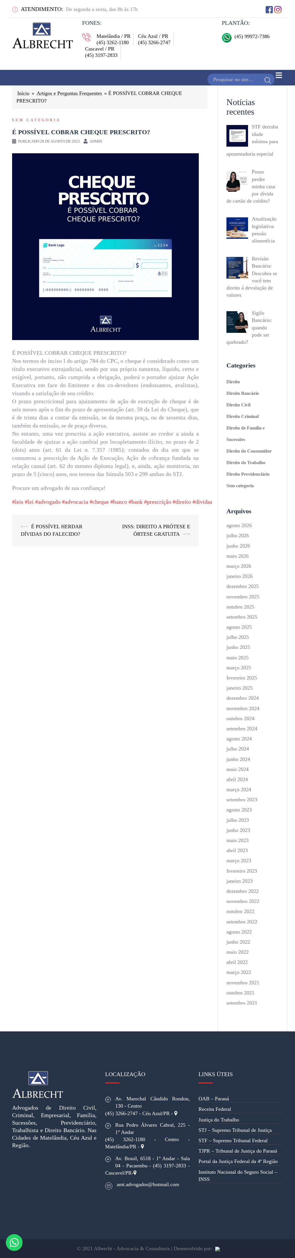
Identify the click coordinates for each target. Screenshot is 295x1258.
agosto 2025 (239, 627)
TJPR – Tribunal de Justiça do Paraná (237, 1151)
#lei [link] (29, 502)
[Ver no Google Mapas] (175, 1113)
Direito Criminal (242, 416)
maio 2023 (237, 840)
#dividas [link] (202, 502)
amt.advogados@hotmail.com (148, 1184)
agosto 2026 (239, 525)
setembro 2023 (241, 799)
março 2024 (238, 789)
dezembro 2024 (242, 698)
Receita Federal (214, 1109)
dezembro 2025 (242, 586)
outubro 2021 (240, 993)
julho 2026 (237, 535)
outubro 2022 (240, 911)
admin (96, 141)
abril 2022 (237, 962)
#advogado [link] (47, 502)
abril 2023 (237, 850)
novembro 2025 (242, 597)
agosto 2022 (239, 932)
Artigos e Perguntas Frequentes (69, 93)
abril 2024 (237, 779)
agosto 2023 (239, 810)
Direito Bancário (242, 393)
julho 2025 (237, 637)
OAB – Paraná (213, 1099)
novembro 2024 (242, 708)
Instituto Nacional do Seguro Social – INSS (237, 1175)
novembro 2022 (242, 901)
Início (23, 93)
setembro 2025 (241, 617)
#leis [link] (17, 502)
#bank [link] (135, 502)
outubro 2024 (240, 718)
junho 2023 (238, 830)
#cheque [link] (99, 502)
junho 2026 (238, 546)
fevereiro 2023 (241, 871)
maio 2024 (237, 769)
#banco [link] (118, 502)
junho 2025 (238, 647)
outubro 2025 (240, 607)
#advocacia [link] (75, 502)
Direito (233, 381)
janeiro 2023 (239, 881)
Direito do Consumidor (249, 451)
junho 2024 (238, 759)
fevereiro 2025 (241, 678)
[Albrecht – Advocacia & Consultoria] (42, 33)
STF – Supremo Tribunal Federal (233, 1140)
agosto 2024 (239, 739)
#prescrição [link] (157, 502)
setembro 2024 (241, 728)
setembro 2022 (241, 922)
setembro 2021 (241, 1003)
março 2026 (238, 566)
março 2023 (238, 860)
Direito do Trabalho (245, 462)
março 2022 (238, 972)
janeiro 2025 (239, 688)
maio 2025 (237, 657)
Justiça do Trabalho (218, 1120)
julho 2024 (237, 749)
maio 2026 (237, 556)
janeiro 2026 (239, 576)
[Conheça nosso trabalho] (217, 1248)
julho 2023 (237, 820)
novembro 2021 (242, 983)
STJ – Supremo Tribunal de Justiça (235, 1130)
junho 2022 (238, 942)
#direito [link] (182, 502)
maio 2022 (237, 952)
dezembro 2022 (242, 891)
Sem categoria (36, 120)
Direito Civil (238, 404)
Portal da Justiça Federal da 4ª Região (238, 1161)
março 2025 (238, 668)
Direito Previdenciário (248, 474)
